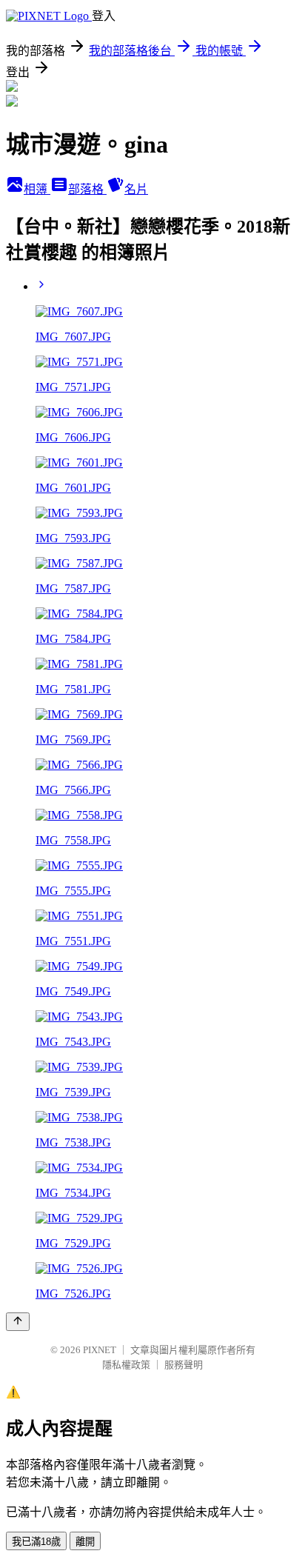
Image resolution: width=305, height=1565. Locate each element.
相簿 (37, 189)
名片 (136, 189)
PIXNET (99, 1349)
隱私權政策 (126, 1364)
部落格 (87, 189)
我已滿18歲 (36, 1541)
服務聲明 (183, 1364)
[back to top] (18, 1321)
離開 (85, 1541)
